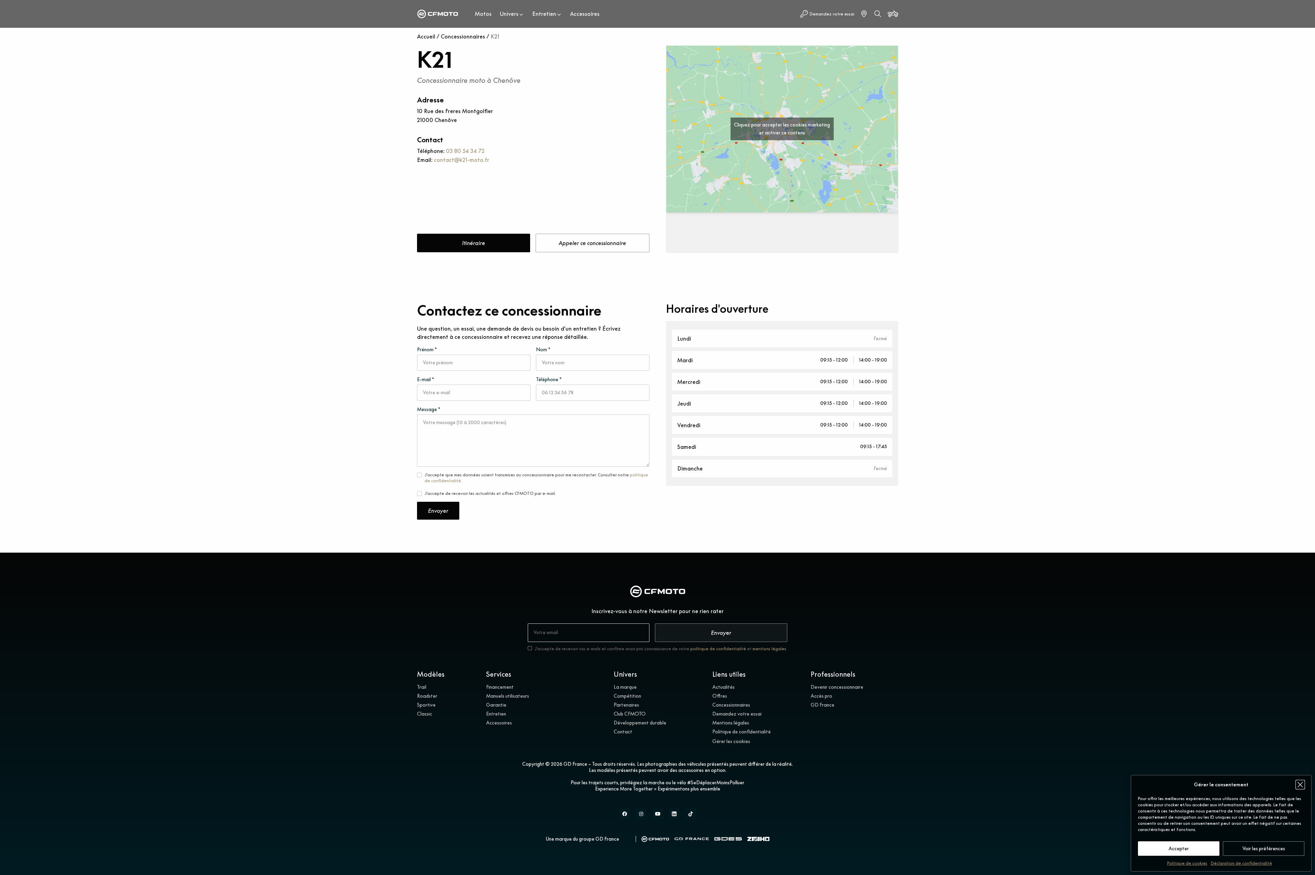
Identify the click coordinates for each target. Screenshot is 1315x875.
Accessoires (585, 13)
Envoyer (438, 510)
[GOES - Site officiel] (728, 839)
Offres (719, 696)
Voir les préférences (1263, 848)
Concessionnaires (463, 36)
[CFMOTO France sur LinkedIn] (674, 813)
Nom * (543, 349)
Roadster (427, 696)
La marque (625, 687)
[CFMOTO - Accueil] (437, 14)
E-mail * (425, 379)
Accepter (1179, 848)
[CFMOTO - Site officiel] (655, 839)
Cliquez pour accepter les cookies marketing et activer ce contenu (782, 129)
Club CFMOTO (630, 714)
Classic (424, 714)
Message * (428, 409)
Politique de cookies (1187, 863)
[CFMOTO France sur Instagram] (641, 813)
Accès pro (821, 696)
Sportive (426, 705)
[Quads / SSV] (892, 13)
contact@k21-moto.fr (461, 159)
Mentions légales (730, 723)
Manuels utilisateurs (507, 696)
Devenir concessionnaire (837, 687)
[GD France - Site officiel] (692, 839)
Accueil (426, 36)
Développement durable (640, 723)
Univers (509, 13)
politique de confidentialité (718, 648)
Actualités (723, 687)
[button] (1300, 784)
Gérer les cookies (731, 741)
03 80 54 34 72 (465, 150)
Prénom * (427, 349)
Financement (500, 687)
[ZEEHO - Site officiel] (758, 839)
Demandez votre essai (736, 714)
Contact (623, 732)
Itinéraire (473, 243)
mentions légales (769, 648)
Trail (421, 687)
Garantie (496, 705)
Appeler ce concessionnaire (592, 243)
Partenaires (626, 705)
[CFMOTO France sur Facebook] (624, 813)
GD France (822, 705)
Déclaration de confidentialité (1241, 863)
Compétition (627, 696)
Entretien (544, 13)
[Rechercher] (878, 14)
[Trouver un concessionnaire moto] (864, 14)
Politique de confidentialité (741, 732)
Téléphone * (549, 379)
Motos (483, 13)
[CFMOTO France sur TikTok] (690, 813)
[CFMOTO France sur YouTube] (657, 813)
